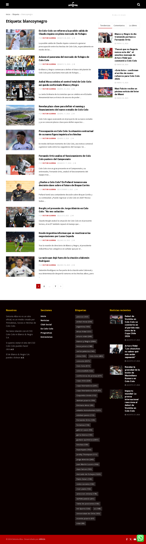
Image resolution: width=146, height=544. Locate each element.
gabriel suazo (84, 430)
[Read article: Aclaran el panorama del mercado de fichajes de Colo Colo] (20, 65)
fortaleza (83, 425)
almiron (82, 317)
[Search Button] (138, 4)
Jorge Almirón (85, 459)
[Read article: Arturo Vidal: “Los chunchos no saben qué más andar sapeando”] (116, 349)
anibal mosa (84, 322)
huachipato (84, 449)
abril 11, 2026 (64, 114)
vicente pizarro (85, 518)
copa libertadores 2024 (89, 390)
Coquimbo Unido (86, 395)
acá (12, 349)
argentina (83, 327)
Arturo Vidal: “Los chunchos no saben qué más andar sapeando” (132, 352)
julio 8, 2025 (64, 215)
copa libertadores (87, 386)
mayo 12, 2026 (64, 64)
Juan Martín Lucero (87, 464)
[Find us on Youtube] (135, 539)
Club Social (46, 324)
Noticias (45, 320)
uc (97, 509)
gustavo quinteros (87, 440)
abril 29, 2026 (64, 89)
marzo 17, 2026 (65, 163)
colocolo (83, 361)
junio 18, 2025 (64, 265)
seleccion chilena (87, 494)
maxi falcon (84, 469)
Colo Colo (83, 366)
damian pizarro (86, 400)
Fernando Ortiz (86, 420)
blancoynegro (27, 14)
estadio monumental (89, 410)
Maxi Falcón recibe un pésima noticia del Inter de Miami (127, 91)
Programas (46, 332)
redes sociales (85, 484)
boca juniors (84, 346)
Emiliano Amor (85, 405)
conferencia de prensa (89, 376)
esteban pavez (85, 415)
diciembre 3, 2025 (66, 189)
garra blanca (84, 435)
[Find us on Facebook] (126, 539)
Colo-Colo (96, 356)
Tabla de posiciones (88, 504)
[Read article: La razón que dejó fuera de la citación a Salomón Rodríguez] (20, 266)
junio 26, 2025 (64, 240)
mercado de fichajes (89, 474)
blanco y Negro (86, 341)
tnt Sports (83, 509)
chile (81, 356)
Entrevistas (46, 337)
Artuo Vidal (84, 331)
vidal (81, 523)
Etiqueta (16, 14)
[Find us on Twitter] (130, 539)
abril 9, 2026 (64, 138)
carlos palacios (86, 351)
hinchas (82, 444)
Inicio (8, 14)
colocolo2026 (85, 371)
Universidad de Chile (88, 513)
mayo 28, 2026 (64, 38)
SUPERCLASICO (85, 499)
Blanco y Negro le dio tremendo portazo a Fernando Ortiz (125, 37)
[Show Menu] (7, 4)
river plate (84, 489)
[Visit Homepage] (73, 4)
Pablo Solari (84, 479)
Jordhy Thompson (87, 454)
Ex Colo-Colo (47, 328)
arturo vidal (84, 336)
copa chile (84, 381)
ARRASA (42, 539)
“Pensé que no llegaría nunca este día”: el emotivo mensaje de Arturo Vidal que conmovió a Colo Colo (126, 55)
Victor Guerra (49, 38)
